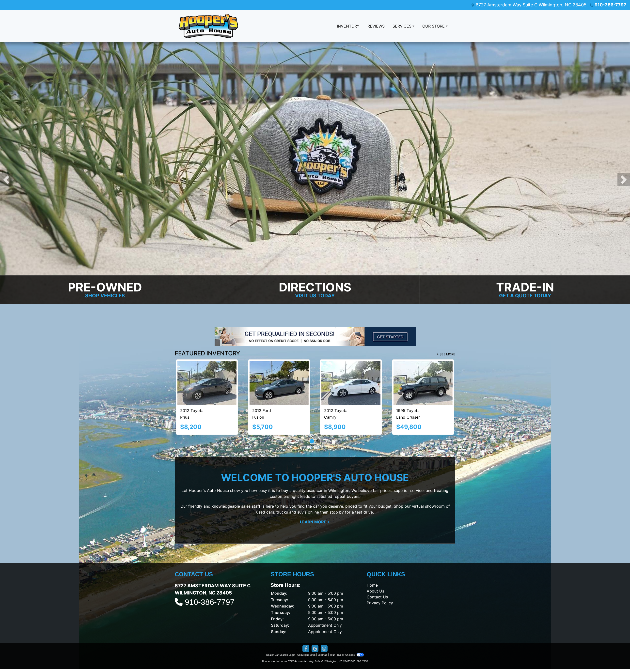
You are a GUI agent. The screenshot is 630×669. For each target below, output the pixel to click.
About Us (375, 570)
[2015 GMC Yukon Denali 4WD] (279, 372)
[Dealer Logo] (208, 26)
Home (372, 564)
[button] (6, 179)
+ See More (446, 355)
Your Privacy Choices (342, 633)
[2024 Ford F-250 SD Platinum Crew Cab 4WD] (351, 372)
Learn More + (315, 501)
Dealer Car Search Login (280, 633)
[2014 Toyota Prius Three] (423, 372)
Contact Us (377, 576)
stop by (337, 491)
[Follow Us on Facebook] (305, 627)
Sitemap (322, 633)
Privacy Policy (380, 581)
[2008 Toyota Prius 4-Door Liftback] (207, 372)
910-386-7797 (610, 4)
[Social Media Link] (324, 627)
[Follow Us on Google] (315, 627)
